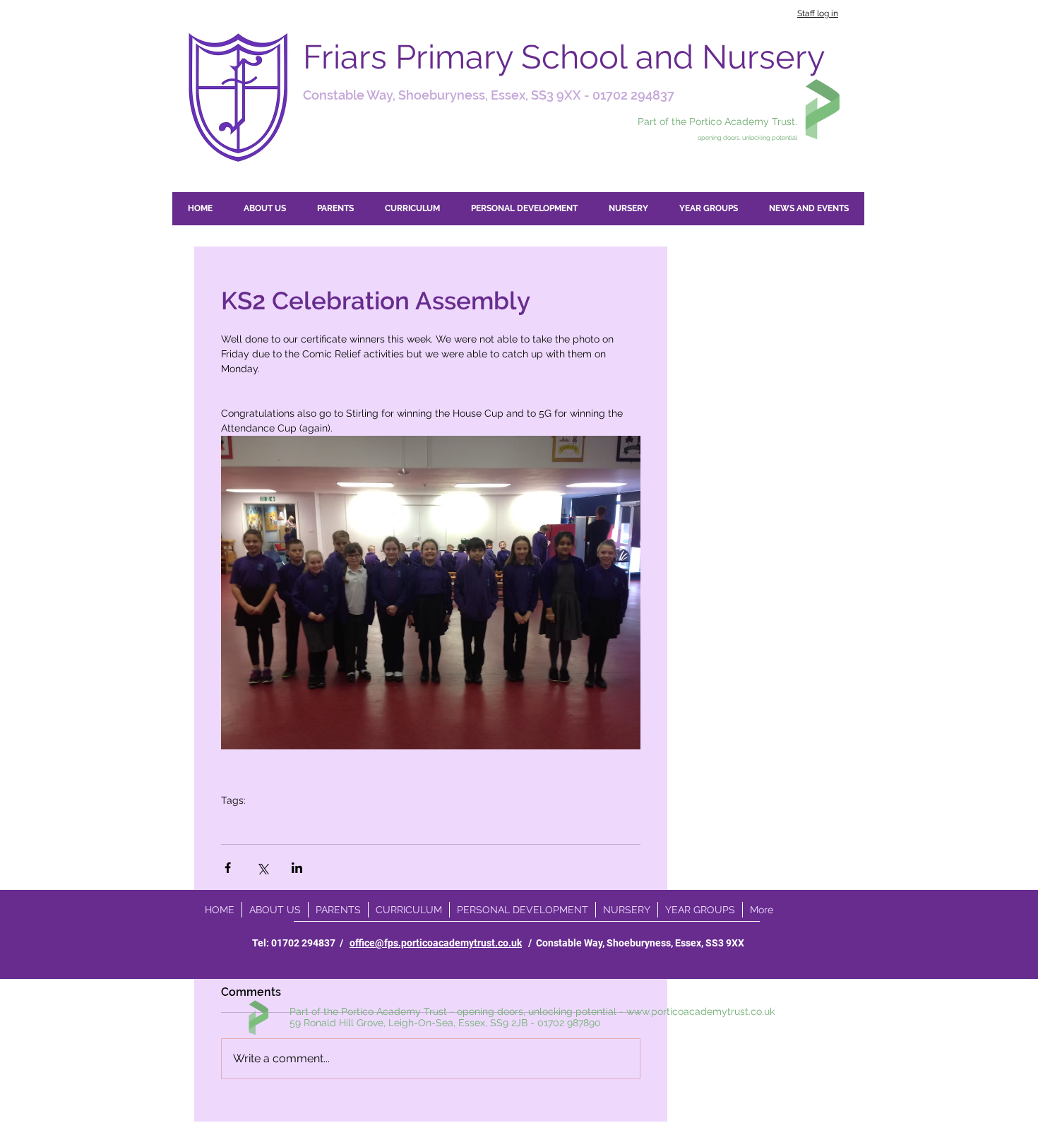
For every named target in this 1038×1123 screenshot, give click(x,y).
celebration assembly (422, 822)
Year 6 (236, 822)
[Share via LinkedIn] (297, 867)
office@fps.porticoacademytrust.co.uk (436, 943)
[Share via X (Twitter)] (262, 867)
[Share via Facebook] (227, 867)
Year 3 (312, 822)
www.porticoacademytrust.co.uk (700, 1011)
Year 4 (350, 822)
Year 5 (274, 822)
